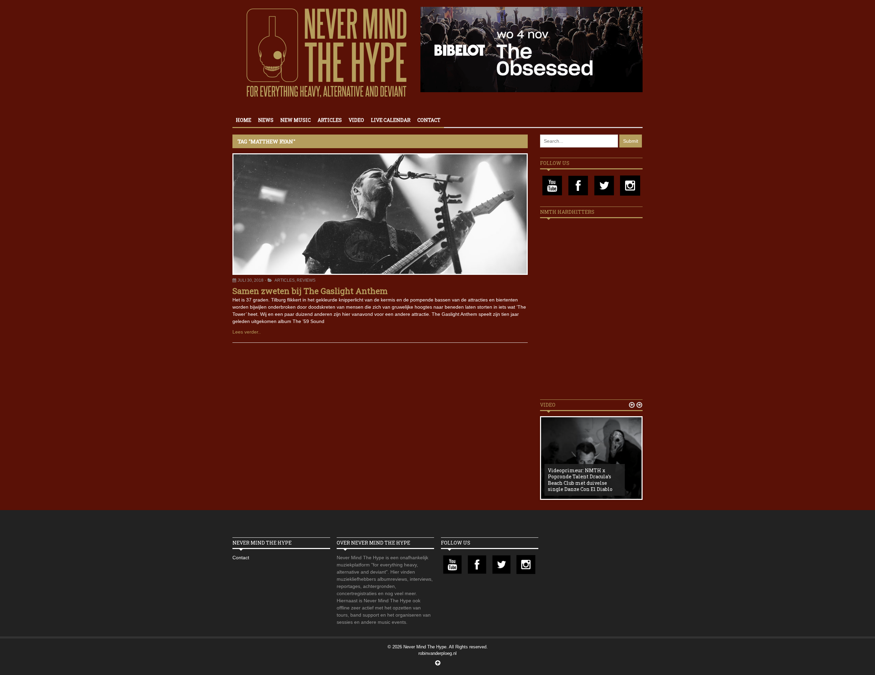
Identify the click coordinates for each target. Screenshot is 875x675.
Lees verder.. (246, 332)
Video (356, 120)
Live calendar (390, 120)
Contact (429, 120)
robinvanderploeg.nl (437, 653)
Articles (330, 120)
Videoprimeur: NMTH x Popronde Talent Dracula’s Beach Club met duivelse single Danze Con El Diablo (580, 479)
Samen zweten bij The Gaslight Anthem (310, 290)
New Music (295, 120)
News (265, 120)
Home (243, 120)
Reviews (306, 280)
